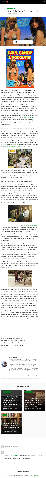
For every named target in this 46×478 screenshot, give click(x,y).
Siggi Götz (29, 375)
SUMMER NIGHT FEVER (16, 117)
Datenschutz (36, 475)
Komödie (17, 375)
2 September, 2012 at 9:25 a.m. (15, 452)
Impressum (31, 475)
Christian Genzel (22, 42)
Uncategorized (11, 8)
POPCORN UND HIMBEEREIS (31, 225)
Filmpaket (15, 455)
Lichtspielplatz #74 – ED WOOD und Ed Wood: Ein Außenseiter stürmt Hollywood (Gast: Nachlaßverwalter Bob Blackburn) (10, 401)
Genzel (7, 452)
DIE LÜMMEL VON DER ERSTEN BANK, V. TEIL (14, 146)
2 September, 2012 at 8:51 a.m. (16, 446)
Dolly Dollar (3, 375)
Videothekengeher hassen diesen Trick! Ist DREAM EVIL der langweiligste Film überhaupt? (11, 426)
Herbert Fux (12, 375)
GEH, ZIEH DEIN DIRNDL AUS (30, 117)
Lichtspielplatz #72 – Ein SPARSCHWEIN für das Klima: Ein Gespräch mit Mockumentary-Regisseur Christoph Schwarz (33, 402)
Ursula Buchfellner (4, 376)
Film (8, 375)
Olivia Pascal (23, 375)
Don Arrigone (8, 431)
